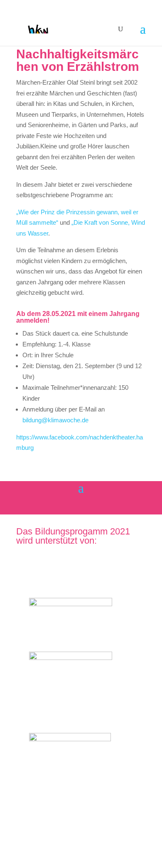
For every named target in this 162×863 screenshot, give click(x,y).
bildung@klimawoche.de (56, 420)
